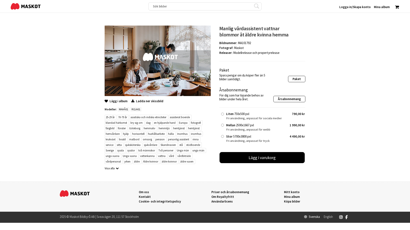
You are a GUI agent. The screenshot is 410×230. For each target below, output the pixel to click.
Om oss (144, 192)
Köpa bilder (292, 201)
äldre (137, 161)
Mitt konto (292, 192)
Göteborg (134, 128)
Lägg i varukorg (262, 157)
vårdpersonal (113, 161)
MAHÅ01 (123, 109)
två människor (146, 150)
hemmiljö (164, 128)
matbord (134, 139)
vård (171, 156)
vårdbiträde (184, 156)
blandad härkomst (116, 123)
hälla (171, 134)
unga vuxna (112, 156)
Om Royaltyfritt (222, 197)
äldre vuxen (186, 161)
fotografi (196, 123)
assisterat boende (180, 117)
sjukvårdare (150, 145)
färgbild (110, 128)
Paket (297, 79)
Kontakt (145, 197)
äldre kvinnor (169, 161)
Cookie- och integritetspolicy (160, 201)
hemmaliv (149, 128)
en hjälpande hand (165, 123)
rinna (196, 139)
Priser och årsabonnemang (230, 192)
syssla (120, 150)
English (328, 217)
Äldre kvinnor (150, 161)
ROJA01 (136, 109)
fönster (122, 128)
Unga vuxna (130, 156)
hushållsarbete (156, 134)
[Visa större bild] (158, 95)
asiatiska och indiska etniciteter (148, 117)
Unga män (183, 150)
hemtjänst (179, 128)
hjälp (126, 134)
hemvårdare (113, 134)
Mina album (292, 197)
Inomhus (182, 134)
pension (160, 139)
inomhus (196, 134)
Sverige (110, 150)
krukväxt (111, 139)
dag (148, 123)
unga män (198, 150)
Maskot (239, 48)
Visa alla (110, 168)
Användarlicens (222, 201)
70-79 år (122, 117)
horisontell (138, 134)
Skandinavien (168, 145)
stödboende (193, 145)
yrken (127, 161)
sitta (119, 145)
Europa (183, 123)
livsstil (122, 139)
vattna (161, 156)
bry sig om (136, 123)
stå (181, 145)
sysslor (131, 150)
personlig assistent (178, 139)
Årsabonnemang (289, 99)
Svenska (314, 217)
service (109, 145)
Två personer (165, 150)
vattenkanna (147, 156)
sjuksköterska (133, 145)
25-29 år (110, 117)
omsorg (147, 139)
